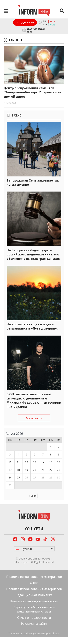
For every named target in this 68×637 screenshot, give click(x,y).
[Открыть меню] (6, 11)
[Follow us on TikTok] (45, 539)
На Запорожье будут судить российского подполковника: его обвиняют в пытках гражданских (33, 254)
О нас (34, 583)
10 (10, 462)
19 (26, 470)
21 (42, 470)
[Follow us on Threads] (53, 539)
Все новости (34, 418)
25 (18, 477)
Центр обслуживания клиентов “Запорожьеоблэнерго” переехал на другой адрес (32, 92)
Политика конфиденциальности (34, 601)
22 (50, 470)
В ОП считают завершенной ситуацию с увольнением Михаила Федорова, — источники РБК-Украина (34, 400)
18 (18, 470)
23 (58, 470)
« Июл (32, 495)
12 (26, 462)
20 (34, 470)
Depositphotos (51, 633)
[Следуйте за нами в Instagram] (22, 539)
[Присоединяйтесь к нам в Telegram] (30, 539)
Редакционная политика (34, 595)
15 (50, 462)
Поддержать (25, 22)
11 (18, 462)
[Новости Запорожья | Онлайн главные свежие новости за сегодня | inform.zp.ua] (34, 11)
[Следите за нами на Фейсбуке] (15, 539)
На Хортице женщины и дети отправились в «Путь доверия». (32, 326)
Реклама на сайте (34, 624)
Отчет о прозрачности (34, 618)
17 (10, 470)
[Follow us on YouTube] (38, 539)
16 (58, 462)
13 (34, 462)
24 (10, 477)
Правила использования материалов (34, 577)
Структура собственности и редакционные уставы (34, 609)
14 (42, 462)
